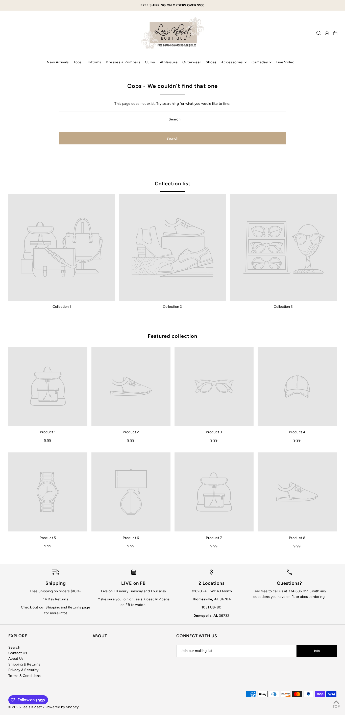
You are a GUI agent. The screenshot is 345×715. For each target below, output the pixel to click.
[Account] (327, 33)
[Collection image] (61, 247)
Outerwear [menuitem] (191, 62)
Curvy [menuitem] (150, 62)
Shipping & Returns (24, 664)
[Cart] (335, 33)
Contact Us (17, 653)
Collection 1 (62, 306)
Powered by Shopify (62, 707)
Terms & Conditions (24, 676)
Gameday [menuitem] (260, 62)
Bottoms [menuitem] (93, 62)
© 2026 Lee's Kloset (25, 707)
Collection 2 (172, 306)
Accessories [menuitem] (232, 62)
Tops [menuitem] (77, 62)
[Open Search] (318, 33)
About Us (16, 658)
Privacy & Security (23, 670)
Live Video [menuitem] (285, 62)
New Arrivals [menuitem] (58, 62)
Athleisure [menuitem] (169, 62)
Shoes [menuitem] (211, 62)
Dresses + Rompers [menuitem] (123, 62)
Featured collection (172, 336)
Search (14, 647)
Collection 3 (283, 306)
